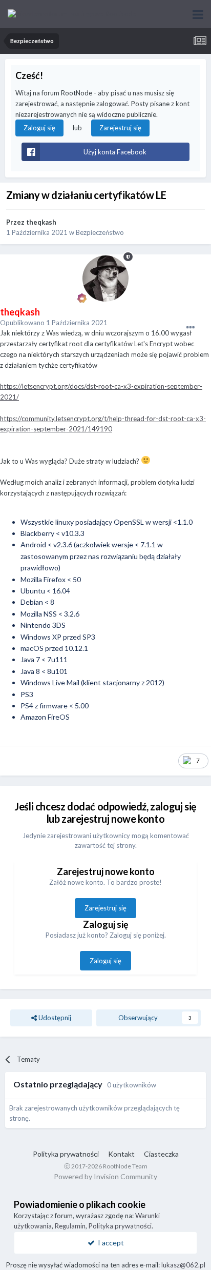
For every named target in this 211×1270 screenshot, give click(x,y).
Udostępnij (54, 1018)
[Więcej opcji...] (190, 328)
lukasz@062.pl (183, 1265)
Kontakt (121, 1153)
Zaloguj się (39, 128)
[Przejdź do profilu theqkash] (105, 278)
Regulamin (70, 1226)
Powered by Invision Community (105, 1176)
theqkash (41, 222)
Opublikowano (54, 323)
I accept (109, 1242)
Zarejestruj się (120, 128)
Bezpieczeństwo (100, 232)
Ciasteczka (161, 1153)
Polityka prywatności (66, 1153)
